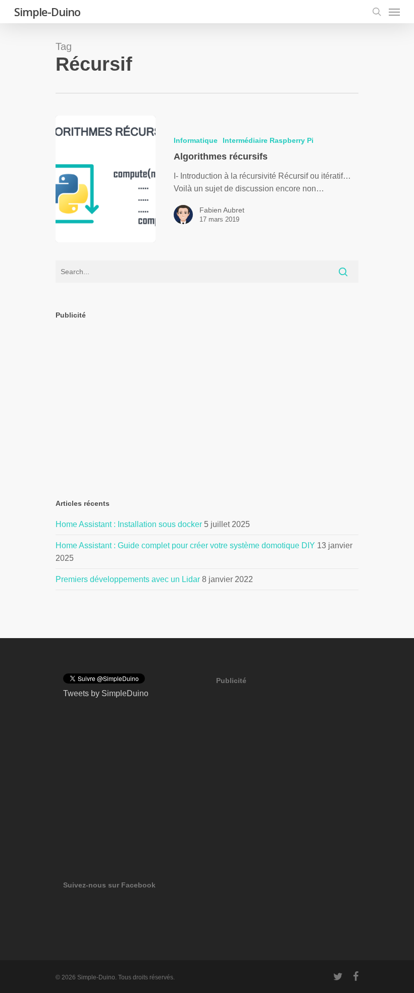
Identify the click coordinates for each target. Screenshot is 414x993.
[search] (376, 11)
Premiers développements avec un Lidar (128, 579)
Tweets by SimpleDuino (105, 693)
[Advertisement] (207, 400)
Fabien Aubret (221, 210)
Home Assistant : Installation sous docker (129, 524)
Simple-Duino (47, 11)
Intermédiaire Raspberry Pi (268, 140)
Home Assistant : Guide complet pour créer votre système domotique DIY (185, 545)
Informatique (196, 140)
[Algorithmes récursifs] (106, 179)
